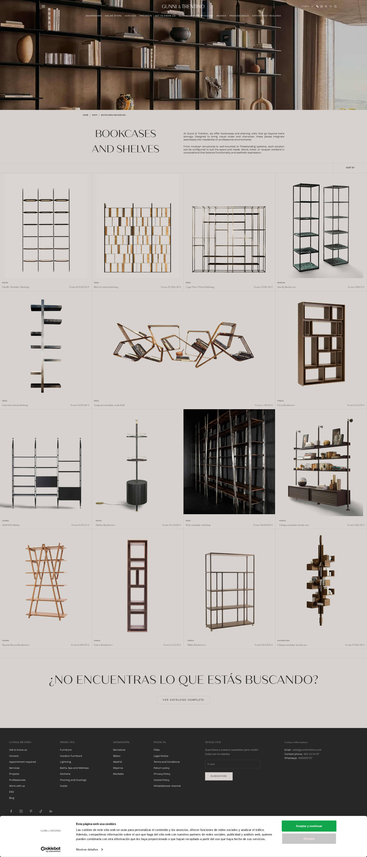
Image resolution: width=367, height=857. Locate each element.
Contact (14, 756)
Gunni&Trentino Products (196, 16)
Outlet (63, 786)
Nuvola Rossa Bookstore (15, 645)
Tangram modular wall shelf (109, 405)
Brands (221, 16)
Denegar (309, 838)
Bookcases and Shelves (113, 115)
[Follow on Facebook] (11, 811)
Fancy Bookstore (103, 645)
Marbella (118, 774)
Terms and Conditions (167, 762)
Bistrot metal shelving (106, 287)
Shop (94, 115)
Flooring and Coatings (73, 780)
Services (130, 16)
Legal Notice (161, 756)
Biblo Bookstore (197, 645)
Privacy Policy (162, 774)
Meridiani (281, 283)
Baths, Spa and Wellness (74, 768)
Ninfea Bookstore (105, 525)
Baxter (5, 283)
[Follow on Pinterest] (31, 811)
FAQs (157, 750)
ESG (11, 792)
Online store (113, 16)
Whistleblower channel (167, 786)
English (305, 6)
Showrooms (94, 16)
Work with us (17, 786)
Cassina (5, 521)
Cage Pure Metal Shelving (200, 287)
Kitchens (65, 774)
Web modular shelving (198, 525)
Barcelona (119, 750)
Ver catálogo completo (183, 700)
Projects (146, 16)
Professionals (239, 16)
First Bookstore (286, 405)
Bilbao (116, 756)
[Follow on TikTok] (41, 811)
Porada (280, 401)
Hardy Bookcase (286, 287)
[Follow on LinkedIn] (51, 811)
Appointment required (266, 16)
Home (85, 115)
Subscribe (219, 776)
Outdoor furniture (71, 756)
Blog (11, 798)
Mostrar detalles (87, 849)
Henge (96, 283)
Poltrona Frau (283, 641)
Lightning (65, 762)
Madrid (117, 762)
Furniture (65, 750)
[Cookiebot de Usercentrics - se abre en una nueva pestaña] (50, 849)
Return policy (162, 768)
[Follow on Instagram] (21, 811)
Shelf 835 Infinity (11, 525)
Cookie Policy (161, 780)
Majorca (118, 768)
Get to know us (165, 16)
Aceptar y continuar (309, 826)
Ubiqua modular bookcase (294, 525)
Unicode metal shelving (15, 405)
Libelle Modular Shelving (15, 287)
